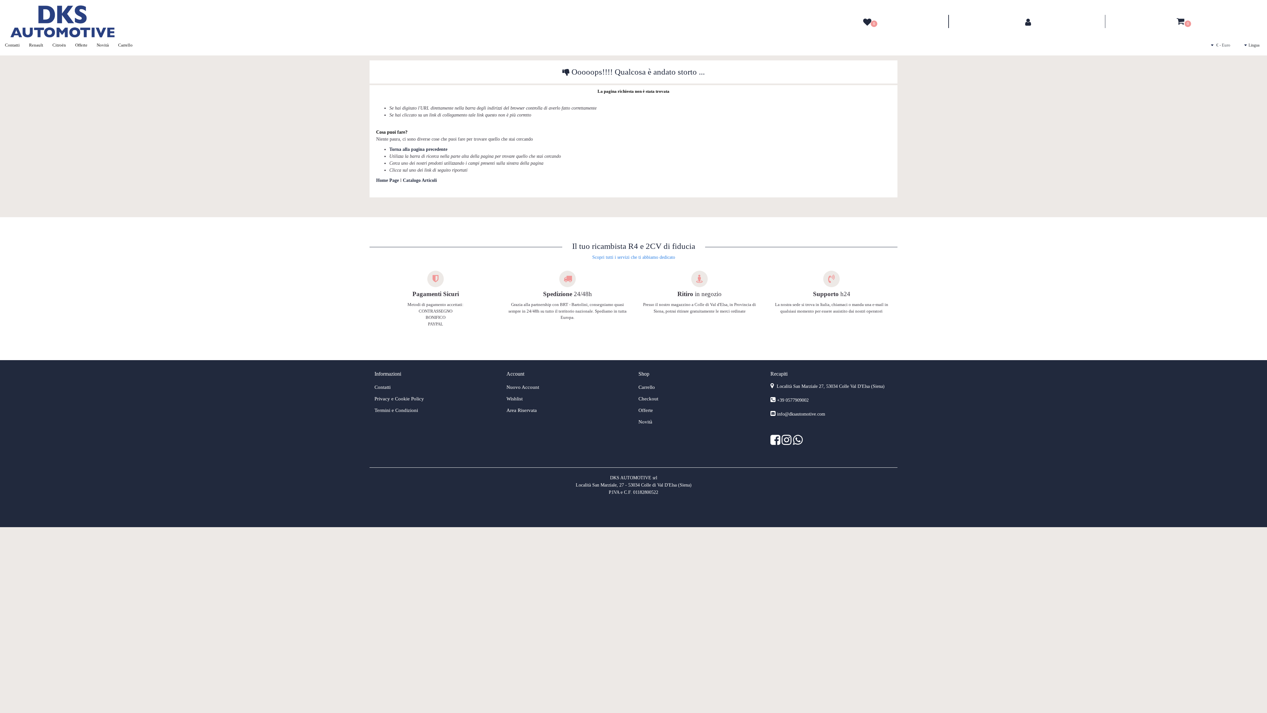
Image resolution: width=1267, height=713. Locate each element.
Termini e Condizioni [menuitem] (396, 410)
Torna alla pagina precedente (418, 149)
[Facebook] (776, 442)
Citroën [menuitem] (59, 45)
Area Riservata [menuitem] (521, 410)
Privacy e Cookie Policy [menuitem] (399, 398)
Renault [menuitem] (36, 45)
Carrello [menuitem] (125, 45)
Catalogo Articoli (420, 180)
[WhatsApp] (798, 442)
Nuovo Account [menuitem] (522, 387)
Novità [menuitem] (103, 45)
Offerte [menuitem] (81, 45)
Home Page (388, 180)
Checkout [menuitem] (648, 398)
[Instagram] (787, 442)
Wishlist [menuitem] (514, 398)
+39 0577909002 (793, 400)
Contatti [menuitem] (12, 45)
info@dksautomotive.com (801, 414)
